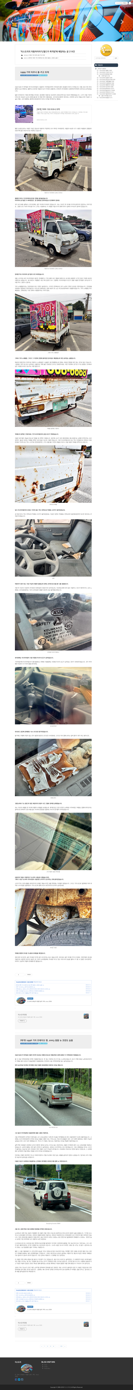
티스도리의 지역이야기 (106, 92)
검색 (116, 58)
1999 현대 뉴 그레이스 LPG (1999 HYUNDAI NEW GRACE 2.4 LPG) (32, 989)
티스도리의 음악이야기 (106, 88)
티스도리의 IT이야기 (106, 72)
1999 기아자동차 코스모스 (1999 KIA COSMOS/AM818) (29, 991)
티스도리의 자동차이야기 (21, 982)
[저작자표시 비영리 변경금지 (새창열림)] (35, 974)
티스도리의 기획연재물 (106, 81)
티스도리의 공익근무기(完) (107, 79)
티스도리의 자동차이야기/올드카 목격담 (29, 75)
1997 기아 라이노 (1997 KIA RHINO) (24, 987)
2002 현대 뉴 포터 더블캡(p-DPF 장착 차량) (26, 993)
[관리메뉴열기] (129, 3)
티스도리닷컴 (22, 1015)
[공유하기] (20, 974)
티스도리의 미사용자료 (106, 83)
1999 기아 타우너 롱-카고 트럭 (37, 55)
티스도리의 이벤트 (105, 70)
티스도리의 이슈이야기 (106, 87)
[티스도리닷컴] (23, 3)
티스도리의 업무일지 (105, 74)
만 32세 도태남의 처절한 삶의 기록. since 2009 (30, 1017)
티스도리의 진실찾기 (105, 78)
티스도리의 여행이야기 (106, 85)
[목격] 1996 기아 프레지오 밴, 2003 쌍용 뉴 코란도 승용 (43, 58)
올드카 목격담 (30, 982)
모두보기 (101, 68)
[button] (10, 20)
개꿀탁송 (47, 4)
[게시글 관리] (23, 974)
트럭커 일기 (105, 76)
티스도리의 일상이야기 (107, 90)
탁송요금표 (37, 4)
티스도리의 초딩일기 (105, 97)
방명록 (56, 4)
